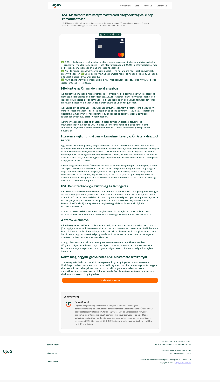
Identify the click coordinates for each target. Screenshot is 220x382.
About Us (148, 5)
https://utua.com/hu (183, 363)
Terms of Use (52, 361)
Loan (137, 5)
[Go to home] (56, 6)
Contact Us (162, 5)
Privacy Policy (53, 345)
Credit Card (125, 5)
